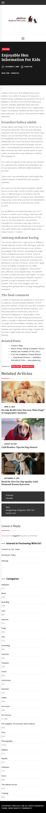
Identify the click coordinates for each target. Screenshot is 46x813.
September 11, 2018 (11, 478)
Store (3, 776)
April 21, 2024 (9, 407)
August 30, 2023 (10, 444)
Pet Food (5, 706)
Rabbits (4, 749)
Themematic (26, 808)
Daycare (5, 49)
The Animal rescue (9, 784)
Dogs (3, 628)
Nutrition (5, 689)
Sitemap (4, 561)
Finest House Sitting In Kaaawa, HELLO (27, 348)
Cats (3, 610)
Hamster (5, 654)
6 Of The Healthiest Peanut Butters (26, 354)
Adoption (5, 584)
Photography (7, 741)
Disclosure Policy (8, 555)
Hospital (5, 663)
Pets (3, 732)
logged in (16, 535)
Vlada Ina (28, 67)
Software (5, 767)
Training (4, 793)
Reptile (4, 758)
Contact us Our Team (10, 549)
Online (4, 697)
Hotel (3, 671)
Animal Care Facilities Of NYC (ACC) (25, 351)
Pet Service (6, 715)
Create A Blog (17, 345)
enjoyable (16, 366)
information (27, 366)
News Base (13, 808)
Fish (3, 637)
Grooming (5, 645)
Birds (3, 593)
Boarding (5, 602)
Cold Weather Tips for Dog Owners (19, 447)
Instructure (6, 680)
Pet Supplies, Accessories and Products (18, 723)
